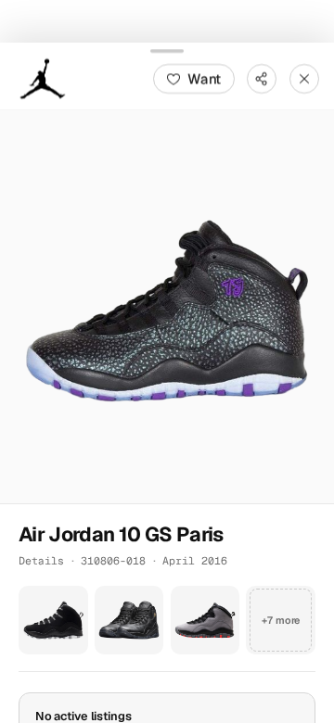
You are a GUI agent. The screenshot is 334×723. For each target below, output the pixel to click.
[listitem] (53, 619)
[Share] (261, 78)
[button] (167, 305)
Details (41, 559)
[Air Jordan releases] (43, 78)
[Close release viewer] (304, 78)
